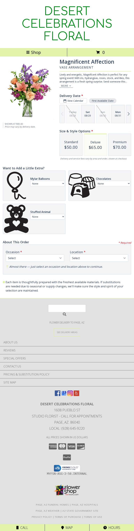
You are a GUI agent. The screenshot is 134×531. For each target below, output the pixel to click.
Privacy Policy (42, 516)
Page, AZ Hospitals (85, 504)
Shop (36, 52)
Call (23, 527)
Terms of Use (93, 516)
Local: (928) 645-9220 (67, 428)
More (64, 85)
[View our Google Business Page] (64, 395)
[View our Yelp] (76, 395)
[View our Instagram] (70, 395)
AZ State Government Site (80, 510)
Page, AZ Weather (48, 510)
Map (68, 527)
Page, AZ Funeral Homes (52, 504)
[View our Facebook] (57, 395)
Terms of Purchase (68, 516)
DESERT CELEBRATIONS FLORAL (67, 24)
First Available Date (103, 100)
